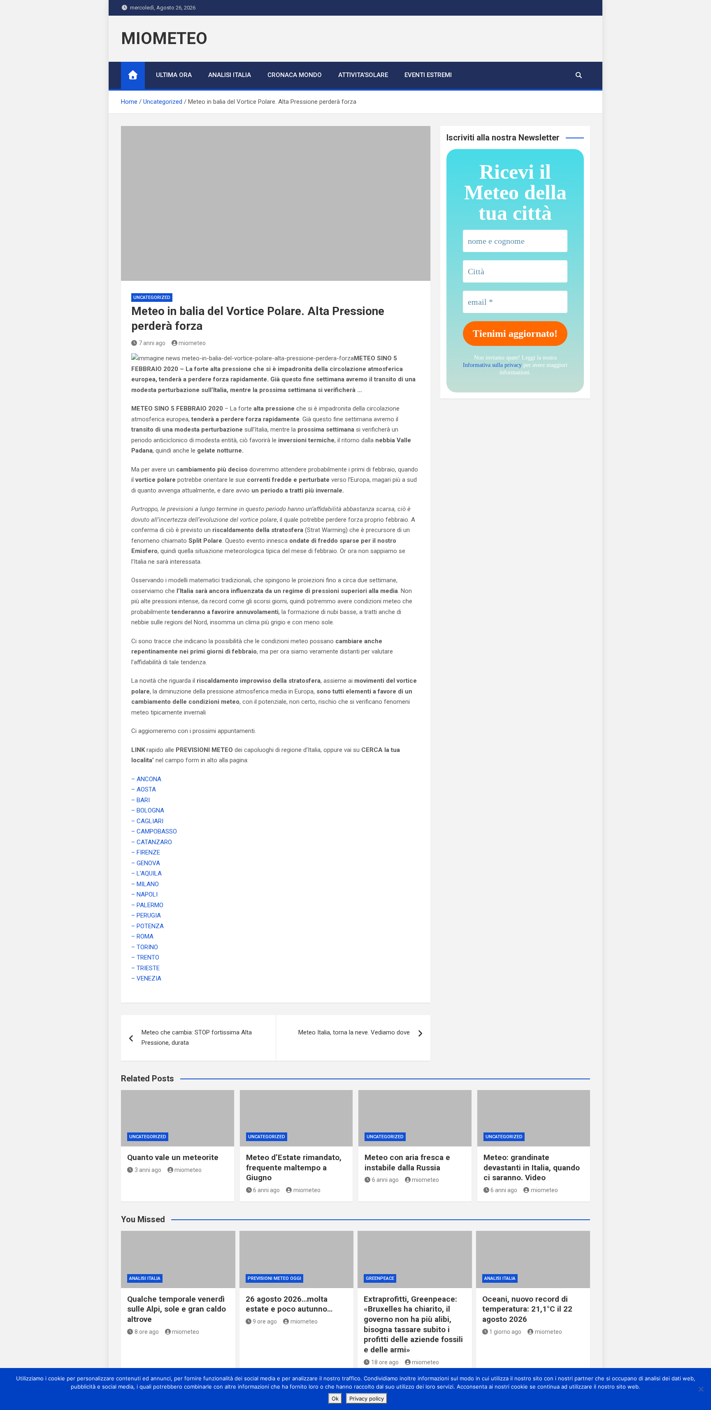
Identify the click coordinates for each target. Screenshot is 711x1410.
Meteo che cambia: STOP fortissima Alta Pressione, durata (197, 1038)
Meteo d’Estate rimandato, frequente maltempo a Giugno (294, 1167)
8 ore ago (147, 1331)
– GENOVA (145, 863)
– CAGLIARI (147, 821)
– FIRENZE (145, 852)
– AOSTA (143, 789)
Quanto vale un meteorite (172, 1157)
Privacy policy (366, 1398)
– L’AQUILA (146, 873)
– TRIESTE (145, 968)
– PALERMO (147, 905)
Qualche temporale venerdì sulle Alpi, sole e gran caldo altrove (176, 1309)
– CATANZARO (151, 842)
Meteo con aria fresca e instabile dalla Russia (407, 1162)
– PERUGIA (146, 915)
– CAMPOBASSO (154, 831)
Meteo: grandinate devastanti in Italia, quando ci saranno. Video (531, 1167)
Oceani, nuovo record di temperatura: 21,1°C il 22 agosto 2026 (527, 1309)
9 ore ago (265, 1321)
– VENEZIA (146, 978)
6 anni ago (266, 1190)
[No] (701, 1389)
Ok (335, 1398)
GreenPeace (380, 1278)
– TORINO (144, 947)
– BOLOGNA (147, 810)
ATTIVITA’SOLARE (363, 75)
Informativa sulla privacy (492, 365)
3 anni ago (148, 1170)
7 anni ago (152, 343)
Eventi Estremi (428, 75)
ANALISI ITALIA (229, 75)
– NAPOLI (144, 894)
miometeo (192, 343)
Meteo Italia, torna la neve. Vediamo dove (354, 1032)
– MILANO (145, 884)
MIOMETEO (164, 38)
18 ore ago (385, 1362)
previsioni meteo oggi (274, 1278)
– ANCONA (146, 779)
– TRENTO (145, 957)
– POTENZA (147, 926)
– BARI (140, 800)
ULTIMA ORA (174, 75)
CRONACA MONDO (294, 75)
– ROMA (142, 936)
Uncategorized (151, 297)
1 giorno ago (505, 1331)
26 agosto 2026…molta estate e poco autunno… (289, 1304)
